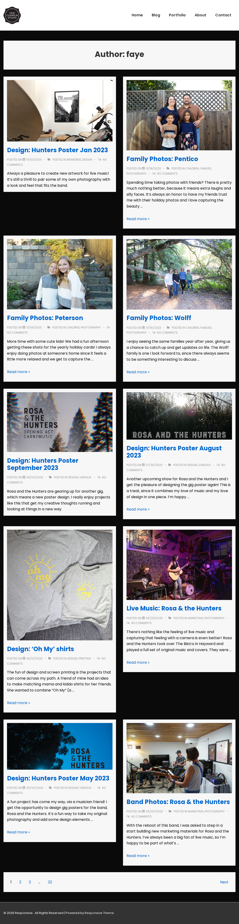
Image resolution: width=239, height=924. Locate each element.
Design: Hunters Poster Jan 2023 (57, 150)
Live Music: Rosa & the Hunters (174, 608)
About (200, 15)
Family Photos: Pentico (162, 159)
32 (50, 882)
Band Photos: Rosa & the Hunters (178, 802)
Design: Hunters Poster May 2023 (58, 778)
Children (192, 168)
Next (224, 882)
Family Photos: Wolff (159, 318)
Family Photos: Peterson (45, 318)
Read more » (138, 219)
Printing (85, 658)
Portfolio (177, 15)
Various (85, 477)
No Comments (167, 174)
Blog (156, 15)
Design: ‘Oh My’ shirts (40, 649)
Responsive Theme (99, 913)
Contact (223, 15)
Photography (137, 174)
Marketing (195, 618)
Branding (74, 160)
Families (205, 168)
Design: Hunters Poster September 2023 (42, 464)
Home (137, 15)
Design (87, 160)
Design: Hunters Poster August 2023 (174, 452)
